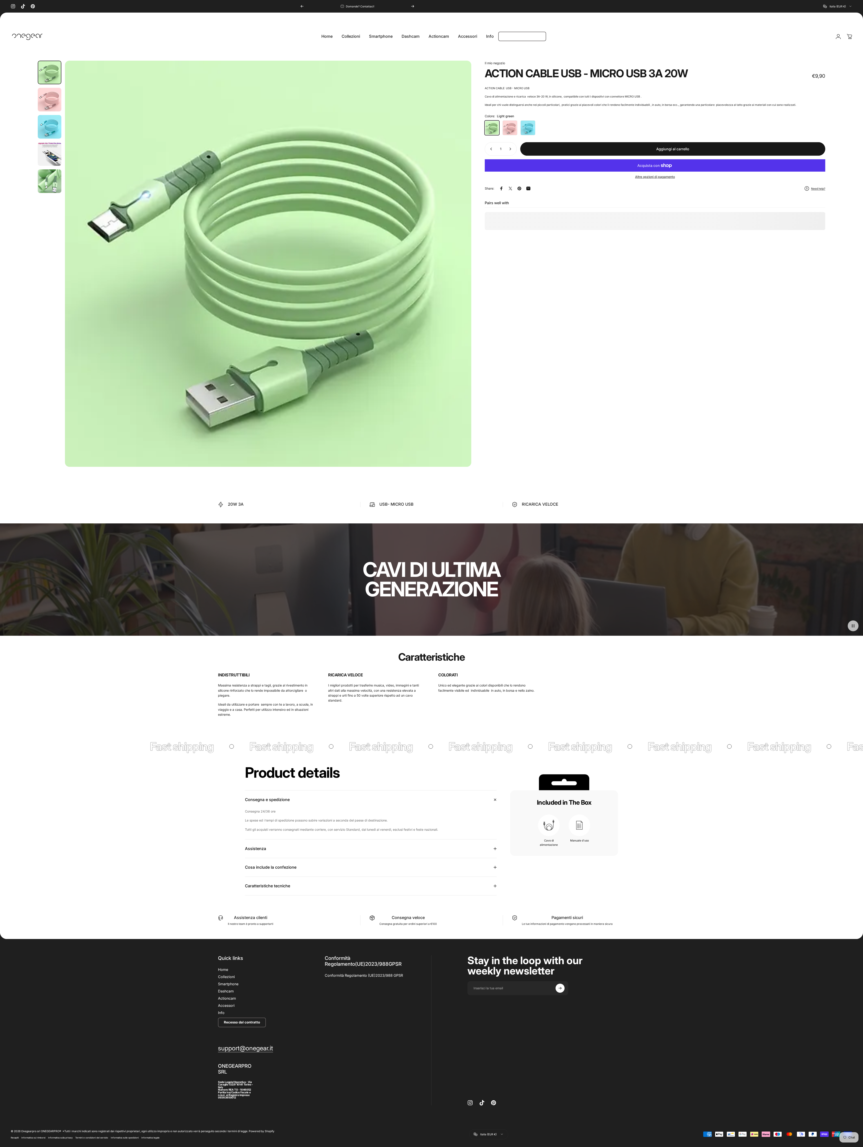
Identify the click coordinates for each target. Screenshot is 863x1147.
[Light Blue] (528, 128)
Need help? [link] (818, 188)
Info (221, 1012)
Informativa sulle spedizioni (125, 1137)
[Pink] (510, 128)
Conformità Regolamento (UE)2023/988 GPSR (364, 975)
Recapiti (15, 1137)
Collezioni (226, 976)
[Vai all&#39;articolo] (49, 72)
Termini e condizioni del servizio (91, 1137)
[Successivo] (413, 6)
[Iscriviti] (560, 988)
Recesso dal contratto (242, 1022)
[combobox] (837, 6)
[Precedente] (302, 6)
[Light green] (492, 128)
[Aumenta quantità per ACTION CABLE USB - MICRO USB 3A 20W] (511, 148)
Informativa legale (150, 1137)
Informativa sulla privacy (60, 1137)
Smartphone (228, 984)
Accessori (226, 1005)
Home (223, 969)
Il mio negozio (495, 63)
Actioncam (227, 998)
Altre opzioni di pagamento (655, 177)
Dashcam (226, 991)
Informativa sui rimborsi (33, 1137)
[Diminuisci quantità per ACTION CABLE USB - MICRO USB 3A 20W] (490, 148)
